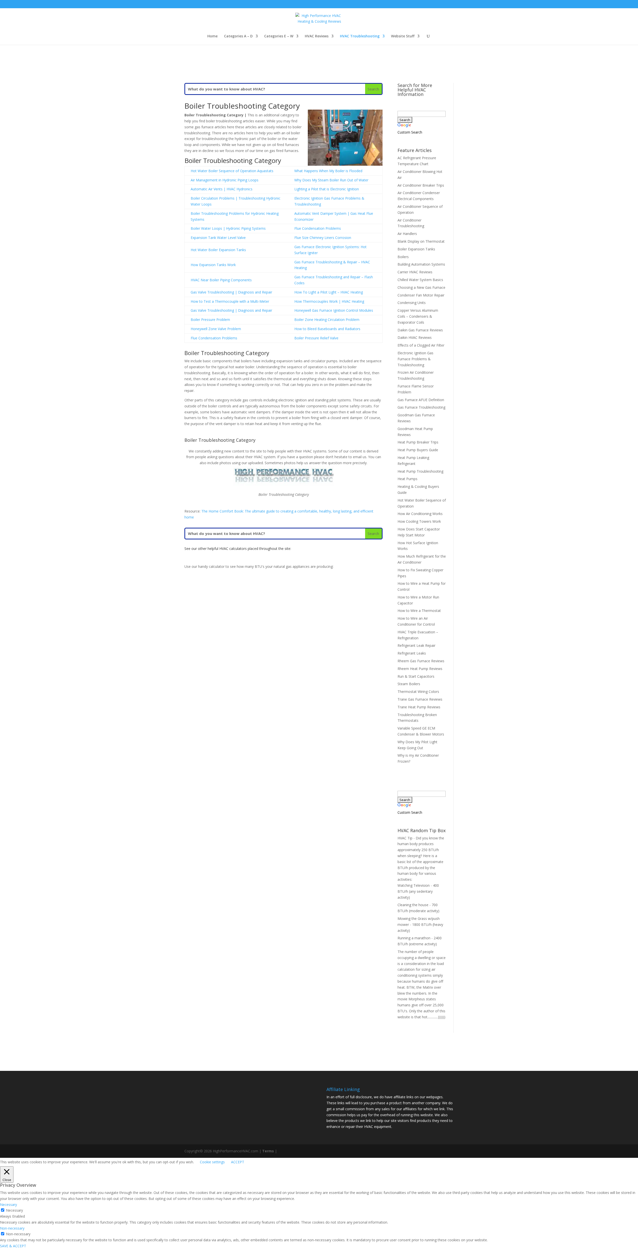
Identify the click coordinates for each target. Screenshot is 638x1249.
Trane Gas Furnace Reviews (420, 699)
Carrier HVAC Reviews (415, 272)
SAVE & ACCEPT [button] (13, 1246)
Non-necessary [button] (12, 1228)
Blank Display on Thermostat (421, 241)
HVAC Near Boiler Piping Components (221, 280)
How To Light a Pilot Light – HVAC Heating (328, 292)
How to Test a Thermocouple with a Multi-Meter (230, 301)
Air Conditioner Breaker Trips (421, 185)
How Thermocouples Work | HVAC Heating (329, 301)
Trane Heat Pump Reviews (419, 707)
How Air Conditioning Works (420, 513)
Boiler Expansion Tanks (416, 249)
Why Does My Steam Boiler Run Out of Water (331, 180)
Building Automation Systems (421, 264)
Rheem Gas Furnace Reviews (421, 661)
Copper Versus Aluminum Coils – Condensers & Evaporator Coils (418, 316)
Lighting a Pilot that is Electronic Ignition (326, 189)
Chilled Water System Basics (420, 279)
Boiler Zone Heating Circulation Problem (326, 319)
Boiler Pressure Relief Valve (316, 338)
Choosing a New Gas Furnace (421, 287)
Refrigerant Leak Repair (416, 645)
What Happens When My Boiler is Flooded (328, 170)
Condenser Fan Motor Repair (421, 295)
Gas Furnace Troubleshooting (421, 407)
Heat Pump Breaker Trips (418, 442)
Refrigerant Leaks (412, 653)
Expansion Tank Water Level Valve (218, 237)
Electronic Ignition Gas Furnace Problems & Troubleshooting (415, 359)
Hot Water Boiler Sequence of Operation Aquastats (232, 170)
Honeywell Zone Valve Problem (216, 328)
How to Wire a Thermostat (419, 610)
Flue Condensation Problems (317, 228)
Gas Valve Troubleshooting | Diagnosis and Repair (231, 292)
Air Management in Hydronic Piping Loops (224, 180)
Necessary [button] (8, 1204)
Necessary (14, 1210)
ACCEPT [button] (237, 1162)
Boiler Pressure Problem (210, 319)
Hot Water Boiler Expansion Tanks (218, 249)
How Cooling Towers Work (419, 521)
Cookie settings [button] (212, 1162)
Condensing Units (412, 302)
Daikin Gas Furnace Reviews (420, 330)
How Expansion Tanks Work (213, 264)
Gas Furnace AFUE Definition (421, 399)
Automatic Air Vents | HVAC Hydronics (221, 189)
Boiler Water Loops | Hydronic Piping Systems (228, 228)
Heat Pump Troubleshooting (420, 471)
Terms (268, 1151)
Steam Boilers (409, 683)
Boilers (403, 256)
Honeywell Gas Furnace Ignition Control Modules (333, 310)
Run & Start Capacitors (416, 676)
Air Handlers (407, 233)
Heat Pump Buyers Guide (418, 449)
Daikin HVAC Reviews (415, 337)
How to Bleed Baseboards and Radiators (327, 328)
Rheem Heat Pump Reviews (420, 668)
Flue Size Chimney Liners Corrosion (322, 237)
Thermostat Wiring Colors (418, 691)
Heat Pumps (407, 478)
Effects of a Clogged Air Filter (421, 345)
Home (212, 36)
